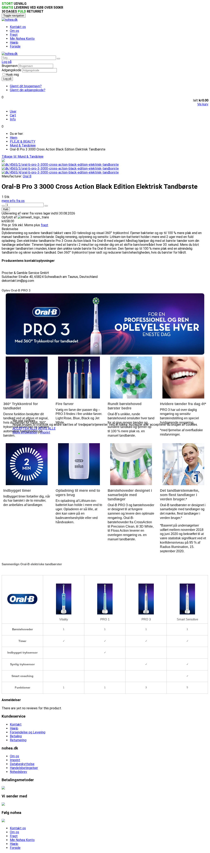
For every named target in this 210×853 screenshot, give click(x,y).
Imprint (45, 432)
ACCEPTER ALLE (25, 428)
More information (25, 432)
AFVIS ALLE (47, 428)
